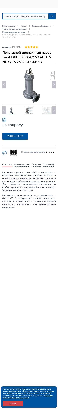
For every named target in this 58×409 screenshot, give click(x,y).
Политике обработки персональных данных (28, 396)
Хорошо (12, 403)
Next (54, 84)
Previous (4, 84)
